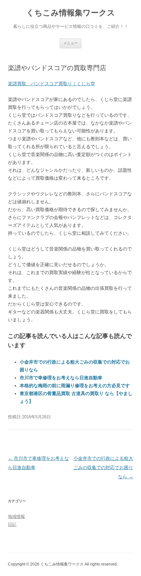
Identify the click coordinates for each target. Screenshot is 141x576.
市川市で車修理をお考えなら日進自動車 (61, 377)
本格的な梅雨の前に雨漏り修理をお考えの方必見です (75, 385)
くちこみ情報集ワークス (70, 12)
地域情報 (16, 516)
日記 (12, 524)
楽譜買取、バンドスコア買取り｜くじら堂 (51, 83)
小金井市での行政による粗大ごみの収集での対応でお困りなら (103, 467)
